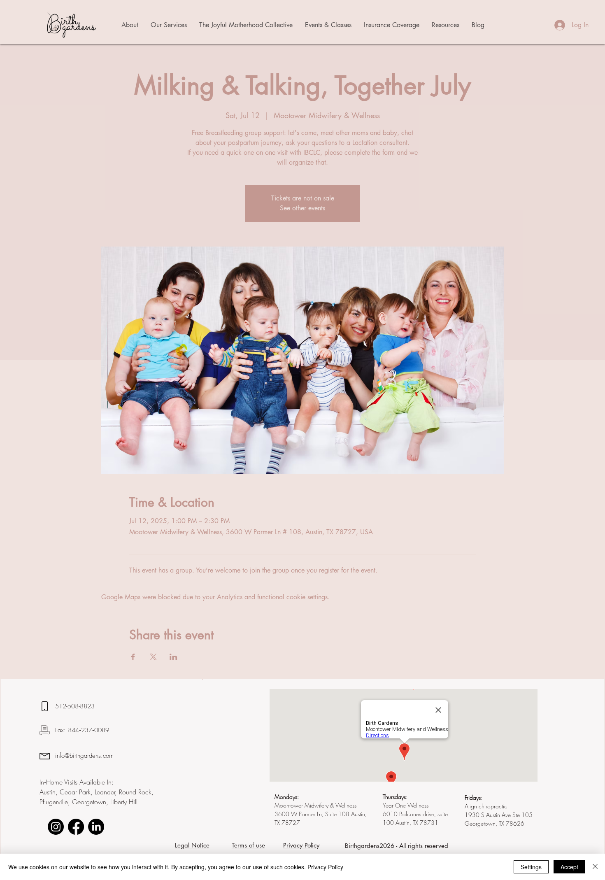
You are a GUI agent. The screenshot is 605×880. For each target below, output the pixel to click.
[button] (129, 25)
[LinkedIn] (96, 827)
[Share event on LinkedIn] (173, 657)
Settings (531, 867)
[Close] (595, 866)
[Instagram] (56, 827)
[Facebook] (76, 827)
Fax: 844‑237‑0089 (82, 730)
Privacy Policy (325, 867)
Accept (569, 867)
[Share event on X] (153, 657)
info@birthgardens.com (84, 756)
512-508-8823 (76, 706)
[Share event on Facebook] (133, 657)
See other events (302, 208)
